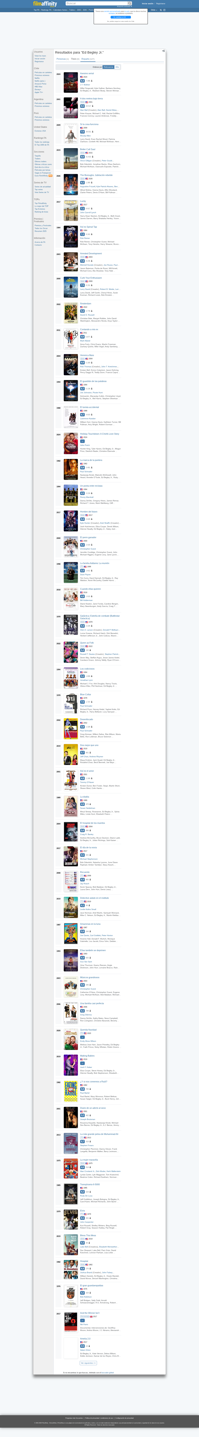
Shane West (85, 788)
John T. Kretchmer (109, 366)
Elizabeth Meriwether (108, 1247)
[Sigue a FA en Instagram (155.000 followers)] (164, 9)
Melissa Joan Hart (88, 1045)
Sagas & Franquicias (43, 173)
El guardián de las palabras (93, 381)
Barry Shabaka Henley (102, 218)
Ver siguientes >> (88, 1363)
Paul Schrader (86, 471)
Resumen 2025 (40, 231)
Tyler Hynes (96, 449)
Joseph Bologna (100, 1199)
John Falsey (107, 1272)
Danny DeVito (86, 501)
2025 (79, 10)
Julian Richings (98, 840)
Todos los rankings (42, 142)
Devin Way (84, 658)
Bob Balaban (98, 887)
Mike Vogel (99, 346)
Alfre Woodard (111, 190)
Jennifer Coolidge (87, 552)
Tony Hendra (93, 244)
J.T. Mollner (85, 85)
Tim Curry (84, 578)
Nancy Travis (111, 684)
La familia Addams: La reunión (94, 563)
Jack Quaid (97, 760)
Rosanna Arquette (88, 1123)
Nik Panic (84, 1324)
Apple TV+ (39, 92)
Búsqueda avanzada (124, 6)
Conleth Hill (94, 141)
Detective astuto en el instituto (94, 898)
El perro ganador (88, 537)
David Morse (85, 1278)
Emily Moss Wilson (88, 1041)
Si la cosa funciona (89, 124)
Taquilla (38, 156)
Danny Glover (105, 1149)
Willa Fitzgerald (86, 88)
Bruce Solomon (104, 737)
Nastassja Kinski (87, 475)
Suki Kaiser (111, 840)
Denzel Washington (100, 1278)
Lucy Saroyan (109, 712)
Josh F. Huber (86, 1067)
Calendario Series (60, 10)
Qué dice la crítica (42, 167)
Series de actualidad (43, 187)
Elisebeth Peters (103, 814)
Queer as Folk (87, 643)
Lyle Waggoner (98, 1175)
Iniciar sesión (40, 59)
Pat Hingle (110, 1228)
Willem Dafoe (98, 734)
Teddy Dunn (99, 372)
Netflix (37, 78)
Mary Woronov (97, 1096)
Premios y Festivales (43, 225)
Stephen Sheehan (110, 398)
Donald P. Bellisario (111, 630)
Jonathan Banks (100, 164)
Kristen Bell (85, 370)
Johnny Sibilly (100, 660)
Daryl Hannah (95, 578)
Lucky (83, 201)
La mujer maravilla (89, 1160)
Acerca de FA (40, 242)
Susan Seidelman (87, 808)
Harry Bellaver (96, 712)
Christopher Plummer (89, 1149)
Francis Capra (112, 372)
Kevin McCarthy (94, 580)
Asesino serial (87, 73)
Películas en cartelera (43, 72)
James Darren (86, 218)
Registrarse (160, 4)
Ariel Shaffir (105, 523)
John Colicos (104, 636)
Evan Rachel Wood (99, 139)
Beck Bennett (99, 762)
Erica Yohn (104, 941)
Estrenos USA (40, 131)
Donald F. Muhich (99, 939)
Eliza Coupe (101, 526)
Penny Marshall (86, 497)
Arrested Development (91, 253)
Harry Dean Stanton (88, 216)
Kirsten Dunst (86, 786)
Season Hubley (98, 1228)
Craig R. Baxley (86, 834)
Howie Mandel (113, 1276)
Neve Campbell (111, 1018)
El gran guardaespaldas (91, 1285)
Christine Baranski (102, 1021)
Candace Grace (87, 660)
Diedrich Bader (92, 451)
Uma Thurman (86, 965)
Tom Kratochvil (112, 1175)
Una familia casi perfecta (92, 1003)
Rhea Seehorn (114, 164)
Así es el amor (87, 771)
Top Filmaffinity (41, 203)
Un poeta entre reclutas (91, 486)
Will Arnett (113, 268)
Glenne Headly (86, 529)
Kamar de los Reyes (102, 1356)
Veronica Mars (87, 355)
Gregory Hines (99, 501)
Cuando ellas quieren (90, 589)
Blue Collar (85, 694)
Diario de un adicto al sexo (93, 1108)
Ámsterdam (85, 303)
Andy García (102, 606)
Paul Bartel (84, 1093)
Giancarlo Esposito (103, 166)
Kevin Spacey (86, 887)
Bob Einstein (106, 295)
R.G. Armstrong (102, 1303)
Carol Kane (85, 1201)
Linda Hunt (90, 814)
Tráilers (72, 10)
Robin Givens (113, 1047)
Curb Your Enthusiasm (91, 278)
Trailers (37, 159)
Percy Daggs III (86, 372)
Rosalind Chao (86, 762)
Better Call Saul (87, 149)
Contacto (38, 245)
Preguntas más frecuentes (74, 1418)
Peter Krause (85, 113)
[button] (163, 51)
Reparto (87, 59)
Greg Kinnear (86, 734)
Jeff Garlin (95, 293)
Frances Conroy (87, 116)
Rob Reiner (85, 238)
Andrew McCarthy (87, 838)
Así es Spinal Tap (88, 227)
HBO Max (38, 87)
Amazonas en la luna (90, 924)
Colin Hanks (97, 788)
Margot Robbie (99, 318)
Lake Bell (84, 1247)
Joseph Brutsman (87, 1119)
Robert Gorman (105, 424)
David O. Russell (87, 315)
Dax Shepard (85, 1250)
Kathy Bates (98, 1018)
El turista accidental (89, 407)
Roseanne (96, 812)
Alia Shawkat (97, 271)
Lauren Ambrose (102, 116)
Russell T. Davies (87, 654)
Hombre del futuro (88, 512)
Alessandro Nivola (99, 321)
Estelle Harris (108, 580)
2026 (85, 10)
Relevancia (108, 67)
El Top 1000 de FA (42, 145)
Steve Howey (97, 1070)
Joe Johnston (86, 392)
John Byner (111, 1201)
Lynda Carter (85, 1175)
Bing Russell (111, 1225)
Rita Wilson (110, 734)
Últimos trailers (40, 161)
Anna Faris (84, 344)
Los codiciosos (87, 669)
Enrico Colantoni (98, 370)
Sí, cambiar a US (119, 17)
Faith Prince (88, 1047)
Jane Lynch (112, 555)
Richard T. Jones (87, 503)
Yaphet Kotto (110, 709)
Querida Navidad (88, 1030)
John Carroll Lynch (88, 212)
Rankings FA (46, 10)
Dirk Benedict (112, 633)
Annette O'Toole (93, 477)
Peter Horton (107, 935)
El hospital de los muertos (92, 823)
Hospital (84, 1261)
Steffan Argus (96, 658)
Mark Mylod (85, 341)
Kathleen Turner (110, 422)
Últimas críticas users (43, 164)
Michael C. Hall (98, 113)
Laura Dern (85, 889)
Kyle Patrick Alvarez (104, 186)
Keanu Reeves (100, 965)
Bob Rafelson (86, 1297)
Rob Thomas (85, 366)
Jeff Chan (84, 756)
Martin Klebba (112, 915)
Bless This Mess (88, 1235)
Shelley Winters (98, 1225)
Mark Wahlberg (102, 503)
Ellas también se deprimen (93, 950)
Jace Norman (86, 913)
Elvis (82, 1211)
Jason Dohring (112, 370)
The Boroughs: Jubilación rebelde (96, 175)
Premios (92, 10)
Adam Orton (85, 1350)
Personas (63, 59)
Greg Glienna (86, 1015)
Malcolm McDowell (103, 475)
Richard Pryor (86, 709)
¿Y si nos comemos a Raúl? (93, 1081)
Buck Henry (110, 1099)
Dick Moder (100, 1171)
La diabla (84, 797)
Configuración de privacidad (124, 1418)
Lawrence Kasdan (88, 418)
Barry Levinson (110, 1151)
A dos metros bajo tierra (91, 98)
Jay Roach (84, 883)
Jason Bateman (87, 268)
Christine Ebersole (107, 451)
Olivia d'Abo (85, 686)
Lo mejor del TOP (41, 206)
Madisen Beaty (98, 91)
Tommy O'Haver (87, 782)
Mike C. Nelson (86, 915)
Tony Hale (109, 271)
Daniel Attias (111, 110)
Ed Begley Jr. (85, 91)
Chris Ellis (116, 1356)
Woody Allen (85, 136)
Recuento (84, 872)
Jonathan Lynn (86, 680)
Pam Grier (105, 1250)
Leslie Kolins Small (88, 909)
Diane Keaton (86, 604)
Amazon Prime (40, 84)
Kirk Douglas (99, 684)
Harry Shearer (106, 244)
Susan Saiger (86, 1099)
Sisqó (105, 786)
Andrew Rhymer (96, 756)
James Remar (112, 501)
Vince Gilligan (86, 161)
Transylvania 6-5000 (90, 1184)
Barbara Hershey (113, 88)
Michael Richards (98, 1201)
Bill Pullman (110, 192)
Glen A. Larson (86, 630)
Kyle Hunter (85, 523)
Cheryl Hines (106, 293)
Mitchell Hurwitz (87, 265)
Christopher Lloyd (112, 396)
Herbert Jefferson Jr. (89, 636)
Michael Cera (86, 271)
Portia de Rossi (101, 268)
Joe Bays (110, 762)
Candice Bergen (111, 604)
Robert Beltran (110, 1096)
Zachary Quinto (86, 346)
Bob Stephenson (101, 1073)
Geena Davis (98, 190)
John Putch (85, 445)
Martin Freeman (109, 344)
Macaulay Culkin (97, 396)
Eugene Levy (100, 555)
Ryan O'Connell (114, 660)
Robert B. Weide (107, 289)
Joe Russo (108, 265)
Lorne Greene (86, 633)
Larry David (85, 139)
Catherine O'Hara (87, 992)
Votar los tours (40, 56)
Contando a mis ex (89, 329)
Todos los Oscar (41, 228)
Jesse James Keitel (111, 658)
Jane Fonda (98, 604)
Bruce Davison (102, 838)
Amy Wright (93, 424)
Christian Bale (86, 318)
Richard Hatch (99, 633)
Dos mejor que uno (89, 745)
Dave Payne (85, 574)
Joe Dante (84, 935)
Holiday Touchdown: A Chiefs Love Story (99, 434)
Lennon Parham (96, 1252)
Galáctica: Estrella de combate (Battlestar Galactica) (100, 617)
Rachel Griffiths (113, 113)
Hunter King (85, 449)
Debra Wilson (110, 1353)
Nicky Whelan (100, 1047)
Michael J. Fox (86, 684)
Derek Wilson (112, 526)
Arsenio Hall (85, 939)
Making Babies (87, 1056)
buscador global (107, 1373)
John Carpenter (87, 1222)
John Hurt (95, 889)
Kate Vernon (97, 1353)
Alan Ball (84, 110)
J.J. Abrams (105, 1330)
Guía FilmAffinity (43, 176)
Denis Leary (105, 889)
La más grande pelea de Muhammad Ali (99, 1134)
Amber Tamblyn (95, 865)
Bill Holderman (86, 600)
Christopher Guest (99, 242)
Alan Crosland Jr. (87, 1171)
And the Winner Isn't (89, 1313)
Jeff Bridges (85, 1300)
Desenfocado (86, 719)
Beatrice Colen (86, 1177)
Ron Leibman (91, 737)
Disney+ (38, 89)
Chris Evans (96, 344)
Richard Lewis (94, 295)
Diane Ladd (115, 838)
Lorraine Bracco (106, 968)
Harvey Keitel (98, 709)
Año (117, 67)
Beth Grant (115, 216)
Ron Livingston (86, 1021)
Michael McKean (107, 141)
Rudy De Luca (86, 1196)
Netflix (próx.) (40, 81)
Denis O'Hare (98, 192)
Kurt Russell (85, 1225)
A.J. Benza (107, 1125)
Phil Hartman (96, 686)
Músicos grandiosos (89, 977)
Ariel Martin (97, 913)
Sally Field (95, 1300)
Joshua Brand (86, 1272)
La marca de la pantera (91, 460)
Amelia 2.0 (85, 1339)
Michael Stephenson (89, 859)
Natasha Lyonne (100, 862)
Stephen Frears (87, 1145)
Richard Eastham (101, 1177)
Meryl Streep (85, 812)
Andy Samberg (111, 346)
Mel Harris (96, 398)
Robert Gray (85, 1228)
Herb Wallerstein (114, 1171)
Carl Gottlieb (95, 935)
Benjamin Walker (96, 1151)
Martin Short (114, 786)
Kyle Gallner (99, 88)
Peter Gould (107, 161)
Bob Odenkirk (86, 164)
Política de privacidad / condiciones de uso (99, 1418)
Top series (39, 189)
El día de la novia (88, 847)
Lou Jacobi (93, 941)
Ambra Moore (92, 1330)
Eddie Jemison (86, 1356)
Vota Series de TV (42, 192)
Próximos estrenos (42, 75)
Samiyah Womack (111, 913)
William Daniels (86, 1276)
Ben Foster (97, 786)
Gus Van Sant (86, 962)
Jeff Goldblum (86, 1199)
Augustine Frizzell (87, 186)
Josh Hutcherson (87, 526)
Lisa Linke (108, 1252)
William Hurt (85, 422)
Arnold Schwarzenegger (93, 1301)
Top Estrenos (40, 209)
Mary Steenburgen (88, 606)
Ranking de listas (41, 212)
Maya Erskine (86, 760)
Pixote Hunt (98, 392)
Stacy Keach (108, 865)
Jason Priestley (103, 1045)
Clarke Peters (86, 192)
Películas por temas (42, 170)
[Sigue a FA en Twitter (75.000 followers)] (160, 9)
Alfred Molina (85, 190)
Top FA (36, 10)
